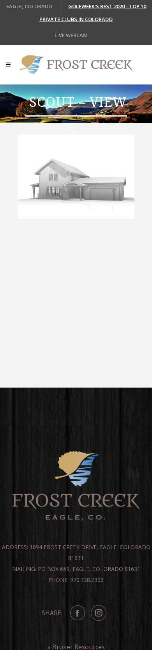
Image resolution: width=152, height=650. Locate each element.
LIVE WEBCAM (71, 35)
